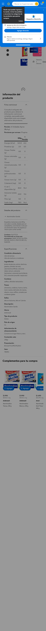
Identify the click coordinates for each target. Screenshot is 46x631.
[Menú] (3, 4)
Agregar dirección (23, 31)
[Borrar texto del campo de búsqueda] (33, 4)
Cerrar (21, 21)
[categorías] (36, 4)
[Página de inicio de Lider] (8, 4)
